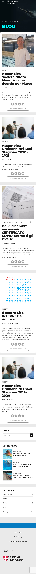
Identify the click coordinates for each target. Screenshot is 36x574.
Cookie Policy (18, 537)
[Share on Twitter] (15, 104)
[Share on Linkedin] (19, 104)
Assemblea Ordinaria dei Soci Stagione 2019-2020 (17, 391)
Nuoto (5, 503)
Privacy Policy (18, 532)
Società (5, 70)
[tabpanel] (18, 128)
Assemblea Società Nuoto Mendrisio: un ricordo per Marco (17, 79)
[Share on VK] (23, 104)
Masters (19, 222)
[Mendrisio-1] (13, 558)
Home (4, 22)
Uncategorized (7, 512)
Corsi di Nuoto (8, 222)
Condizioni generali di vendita (18, 541)
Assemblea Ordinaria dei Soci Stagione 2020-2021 (17, 150)
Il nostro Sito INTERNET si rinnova (13, 316)
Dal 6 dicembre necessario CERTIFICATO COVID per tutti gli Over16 (17, 232)
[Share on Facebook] (12, 104)
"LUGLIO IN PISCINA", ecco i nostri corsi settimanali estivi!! (22, 466)
